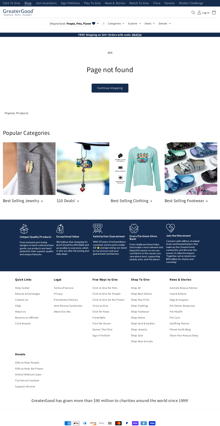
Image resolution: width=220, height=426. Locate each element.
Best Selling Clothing (129, 200)
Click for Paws (100, 311)
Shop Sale (137, 335)
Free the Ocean (101, 323)
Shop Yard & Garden (143, 323)
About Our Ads (62, 311)
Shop (28, 3)
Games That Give (102, 329)
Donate (169, 3)
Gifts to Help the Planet (29, 368)
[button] (193, 12)
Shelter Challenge (191, 3)
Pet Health (176, 311)
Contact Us (21, 299)
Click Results (23, 323)
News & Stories (115, 3)
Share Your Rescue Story (184, 335)
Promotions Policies (66, 299)
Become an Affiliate (27, 317)
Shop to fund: (70, 23)
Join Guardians (46, 3)
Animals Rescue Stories (183, 287)
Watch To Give (139, 3)
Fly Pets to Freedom (27, 380)
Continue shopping (110, 88)
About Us (20, 311)
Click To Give (11, 3)
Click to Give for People (106, 293)
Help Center (22, 287)
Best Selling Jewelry (21, 200)
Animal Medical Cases (28, 374)
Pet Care (175, 317)
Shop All (136, 287)
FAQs (18, 305)
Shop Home (138, 317)
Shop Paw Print (140, 299)
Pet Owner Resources (182, 305)
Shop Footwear (140, 311)
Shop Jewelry (139, 329)
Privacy (58, 293)
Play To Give (92, 3)
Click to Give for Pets (104, 287)
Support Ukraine (25, 386)
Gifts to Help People (27, 362)
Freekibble (99, 317)
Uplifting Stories (179, 323)
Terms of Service (64, 287)
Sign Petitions (70, 3)
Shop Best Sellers (141, 293)
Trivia (156, 3)
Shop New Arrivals (142, 341)
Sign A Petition (101, 335)
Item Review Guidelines (68, 305)
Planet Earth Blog (180, 329)
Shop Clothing (139, 305)
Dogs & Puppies (179, 299)
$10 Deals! (66, 200)
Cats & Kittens (178, 293)
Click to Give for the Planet (108, 299)
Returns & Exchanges (27, 293)
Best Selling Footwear (184, 200)
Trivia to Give (100, 305)
